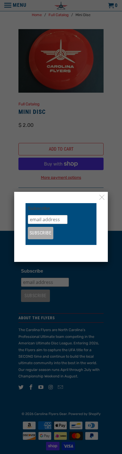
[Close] (102, 198)
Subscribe (39, 208)
